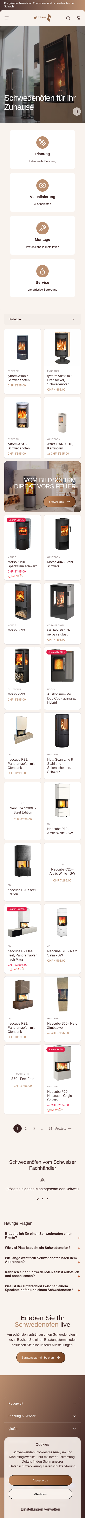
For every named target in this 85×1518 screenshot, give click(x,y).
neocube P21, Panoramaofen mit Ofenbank (21, 764)
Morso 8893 (16, 630)
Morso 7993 (16, 694)
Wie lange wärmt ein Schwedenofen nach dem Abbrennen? (41, 1260)
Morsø (12, 557)
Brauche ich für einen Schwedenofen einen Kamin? (38, 1235)
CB (9, 754)
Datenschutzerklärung (59, 1466)
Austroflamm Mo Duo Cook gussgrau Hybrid (62, 698)
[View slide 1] (37, 1198)
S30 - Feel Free (22, 1079)
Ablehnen (40, 1494)
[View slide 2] (42, 1198)
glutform (53, 439)
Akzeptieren (40, 1480)
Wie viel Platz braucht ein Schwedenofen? (37, 1248)
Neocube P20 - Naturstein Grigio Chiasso (59, 1096)
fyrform (13, 371)
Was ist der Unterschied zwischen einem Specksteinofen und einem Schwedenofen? (39, 1288)
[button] (77, 111)
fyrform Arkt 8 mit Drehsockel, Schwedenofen (59, 380)
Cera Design (55, 625)
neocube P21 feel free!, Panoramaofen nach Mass (22, 955)
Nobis (51, 689)
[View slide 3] (47, 1198)
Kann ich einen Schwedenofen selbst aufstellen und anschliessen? (42, 1274)
